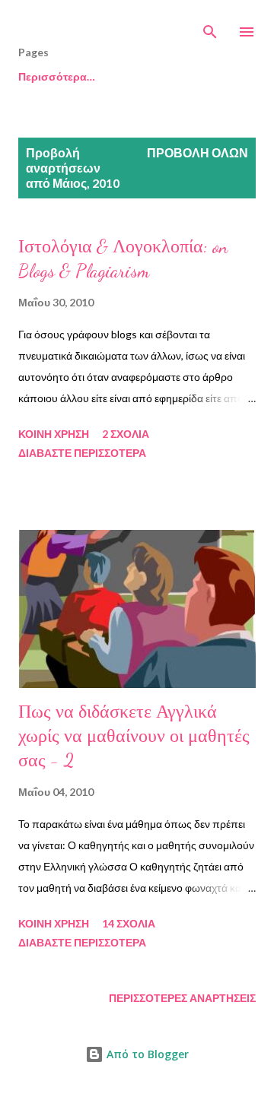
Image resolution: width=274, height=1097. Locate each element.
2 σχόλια (125, 433)
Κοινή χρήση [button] (53, 433)
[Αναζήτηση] (210, 27)
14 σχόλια (128, 923)
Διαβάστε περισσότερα (82, 452)
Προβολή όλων (197, 152)
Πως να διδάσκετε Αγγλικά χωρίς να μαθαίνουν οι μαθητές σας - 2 (134, 736)
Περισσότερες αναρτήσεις (182, 997)
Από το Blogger (146, 1054)
